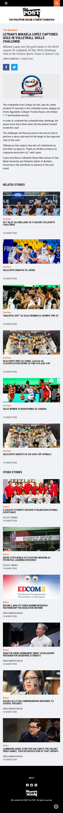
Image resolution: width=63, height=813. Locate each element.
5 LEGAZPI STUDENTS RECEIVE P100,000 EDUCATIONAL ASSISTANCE (30, 511)
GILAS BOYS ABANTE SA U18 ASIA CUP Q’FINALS (27, 454)
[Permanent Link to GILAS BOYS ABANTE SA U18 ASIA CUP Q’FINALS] (31, 436)
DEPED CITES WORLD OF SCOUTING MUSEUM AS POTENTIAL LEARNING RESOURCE (26, 559)
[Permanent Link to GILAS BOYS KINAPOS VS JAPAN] (31, 251)
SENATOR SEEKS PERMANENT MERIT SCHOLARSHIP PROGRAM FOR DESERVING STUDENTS (28, 654)
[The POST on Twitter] (31, 785)
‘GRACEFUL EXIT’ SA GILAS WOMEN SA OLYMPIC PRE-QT (31, 316)
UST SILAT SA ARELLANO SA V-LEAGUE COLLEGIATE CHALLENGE (29, 223)
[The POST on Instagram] (36, 785)
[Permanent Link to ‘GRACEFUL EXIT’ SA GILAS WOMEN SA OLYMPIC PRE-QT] (31, 297)
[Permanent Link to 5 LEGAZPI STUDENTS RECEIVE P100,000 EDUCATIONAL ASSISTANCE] (31, 491)
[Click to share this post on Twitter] (14, 67)
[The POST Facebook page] (27, 785)
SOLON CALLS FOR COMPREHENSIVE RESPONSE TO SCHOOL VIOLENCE (28, 702)
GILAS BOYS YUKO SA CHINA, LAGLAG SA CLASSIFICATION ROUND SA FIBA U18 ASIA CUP (26, 362)
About (31, 778)
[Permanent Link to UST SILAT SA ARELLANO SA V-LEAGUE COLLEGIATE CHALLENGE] (31, 204)
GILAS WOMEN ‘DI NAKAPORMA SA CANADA (24, 409)
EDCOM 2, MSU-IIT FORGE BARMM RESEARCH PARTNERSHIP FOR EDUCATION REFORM (25, 606)
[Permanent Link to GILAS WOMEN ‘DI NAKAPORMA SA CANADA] (31, 390)
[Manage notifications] (56, 806)
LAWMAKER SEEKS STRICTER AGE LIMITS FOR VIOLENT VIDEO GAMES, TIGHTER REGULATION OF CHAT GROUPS (30, 750)
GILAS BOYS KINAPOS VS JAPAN (19, 270)
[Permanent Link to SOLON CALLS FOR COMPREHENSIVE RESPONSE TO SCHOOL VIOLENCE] (31, 682)
